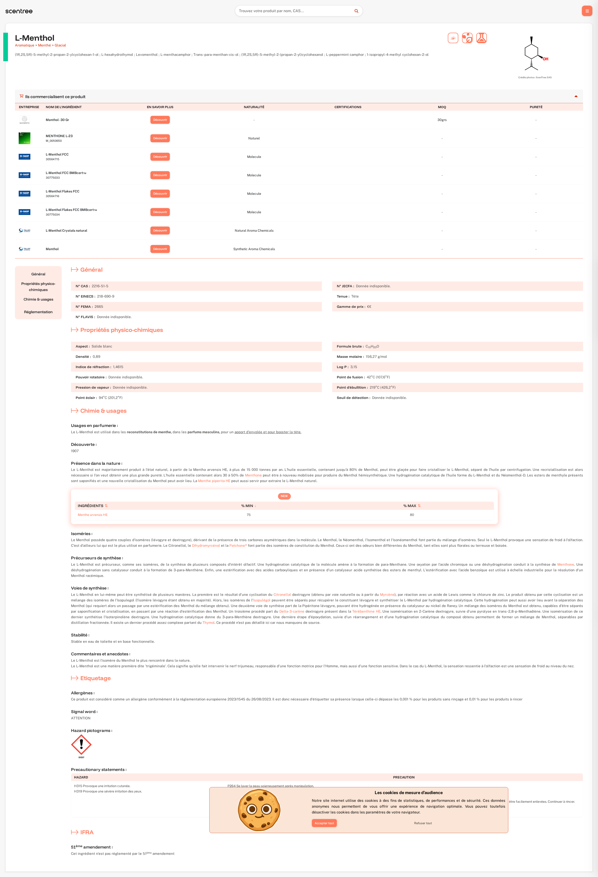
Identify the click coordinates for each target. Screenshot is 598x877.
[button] (324, 823)
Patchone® (238, 545)
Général (38, 274)
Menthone (253, 475)
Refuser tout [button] (423, 823)
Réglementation (38, 311)
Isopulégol (262, 600)
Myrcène (387, 595)
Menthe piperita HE (214, 481)
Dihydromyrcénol (206, 545)
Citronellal (282, 595)
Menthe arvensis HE (93, 515)
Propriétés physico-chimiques (38, 286)
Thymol (209, 623)
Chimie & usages (38, 299)
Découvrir (160, 119)
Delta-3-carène (291, 611)
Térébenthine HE (366, 611)
